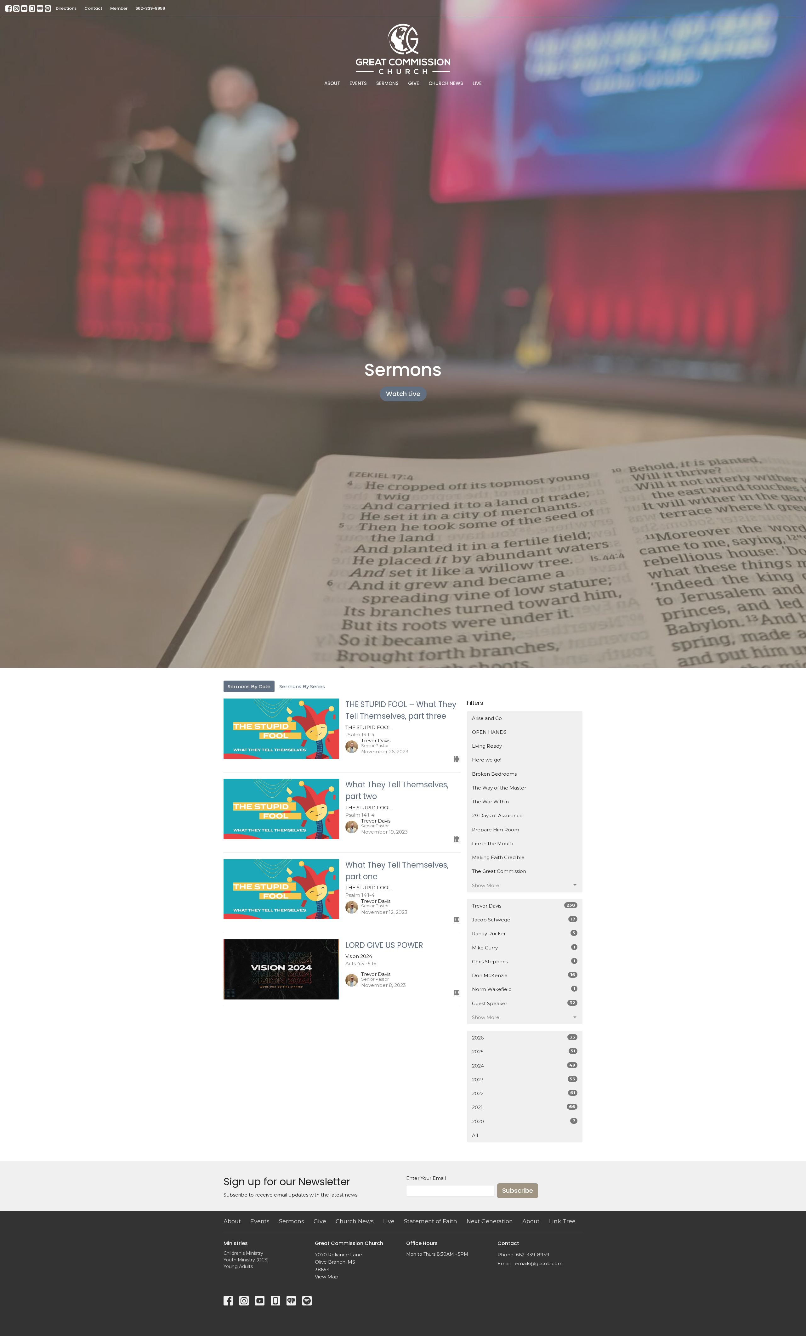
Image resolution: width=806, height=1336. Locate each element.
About (332, 83)
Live (477, 83)
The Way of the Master (499, 788)
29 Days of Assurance (497, 815)
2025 (523, 1051)
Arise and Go (487, 718)
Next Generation (490, 1221)
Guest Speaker (523, 1003)
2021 (523, 1107)
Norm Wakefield (523, 989)
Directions (66, 8)
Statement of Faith (430, 1221)
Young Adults (238, 1266)
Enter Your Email (426, 1178)
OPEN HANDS (489, 732)
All (475, 1135)
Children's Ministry (243, 1253)
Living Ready (487, 746)
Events (358, 83)
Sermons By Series (302, 686)
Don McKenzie (523, 975)
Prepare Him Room (495, 830)
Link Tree (562, 1221)
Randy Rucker (523, 933)
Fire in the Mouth (492, 843)
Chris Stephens (523, 961)
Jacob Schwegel (523, 919)
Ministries (236, 1243)
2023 (523, 1079)
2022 (523, 1093)
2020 (523, 1121)
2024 (523, 1065)
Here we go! (486, 760)
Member (119, 8)
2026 (523, 1037)
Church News (446, 83)
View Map (326, 1277)
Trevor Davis (523, 906)
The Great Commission (499, 871)
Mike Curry (523, 947)
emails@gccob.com (539, 1263)
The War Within (490, 802)
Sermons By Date (249, 686)
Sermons (387, 83)
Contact (93, 8)
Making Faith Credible (498, 857)
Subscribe (517, 1190)
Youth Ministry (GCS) (246, 1260)
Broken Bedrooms (494, 774)
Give (413, 83)
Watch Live (403, 393)
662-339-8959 (150, 8)
